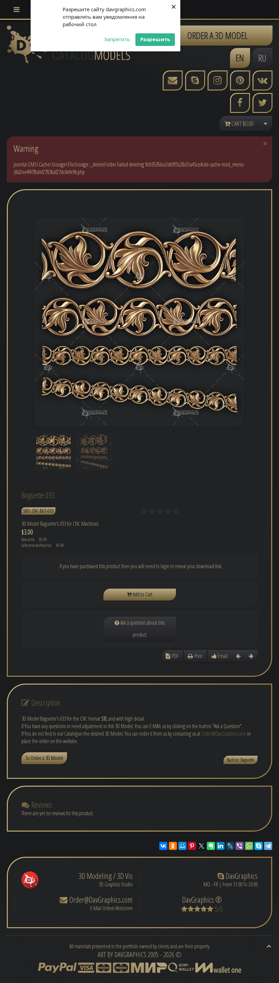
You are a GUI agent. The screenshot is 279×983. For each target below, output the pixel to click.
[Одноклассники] (173, 846)
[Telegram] (268, 846)
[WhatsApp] (249, 846)
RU (262, 57)
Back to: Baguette (240, 760)
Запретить (117, 39)
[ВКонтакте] (163, 846)
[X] (201, 846)
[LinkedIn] (220, 846)
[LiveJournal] (230, 846)
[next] (251, 656)
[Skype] (259, 846)
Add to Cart (142, 594)
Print (197, 656)
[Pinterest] (192, 846)
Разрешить (155, 39)
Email (222, 656)
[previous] (238, 656)
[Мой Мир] (182, 846)
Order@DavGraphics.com (223, 733)
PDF (174, 656)
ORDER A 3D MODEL (217, 35)
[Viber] (239, 846)
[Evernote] (211, 846)
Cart (241, 123)
